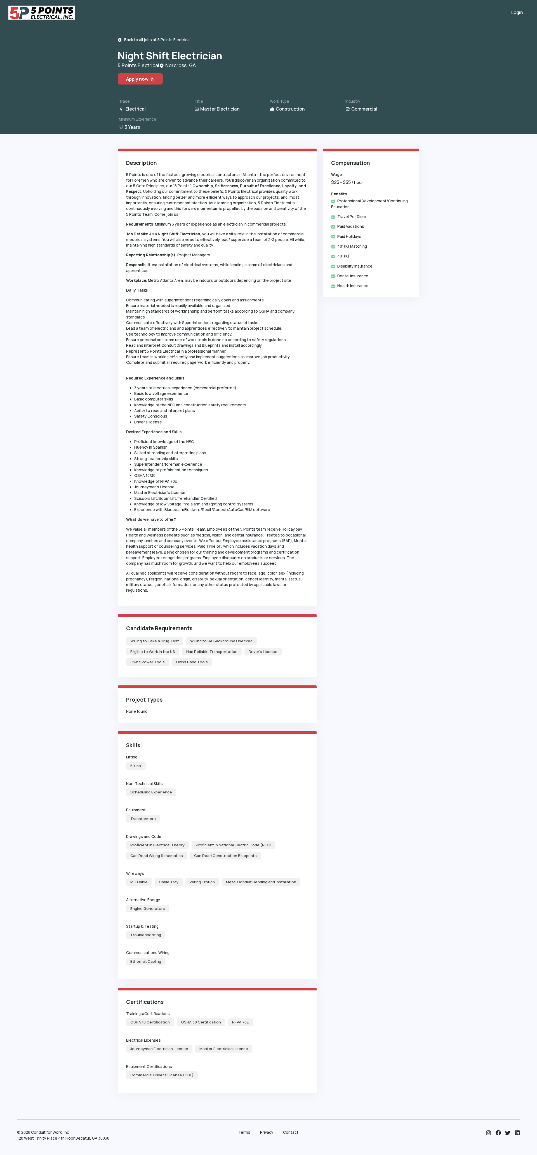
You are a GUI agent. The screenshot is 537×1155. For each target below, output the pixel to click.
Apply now (138, 79)
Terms (244, 1132)
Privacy (266, 1132)
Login (517, 12)
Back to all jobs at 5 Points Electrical (156, 39)
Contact (290, 1132)
